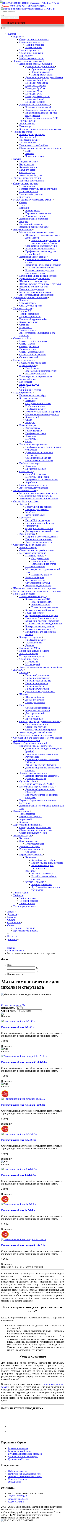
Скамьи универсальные (31, 352)
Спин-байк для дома (35, 474)
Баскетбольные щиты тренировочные (42, 866)
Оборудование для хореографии (35, 830)
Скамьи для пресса (29, 346)
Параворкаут (25, 55)
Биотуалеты (25, 197)
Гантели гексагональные (38, 680)
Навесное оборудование (31, 180)
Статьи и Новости (17, 1479)
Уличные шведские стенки (27, 178)
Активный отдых (22, 835)
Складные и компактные (38, 403)
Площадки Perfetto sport (37, 96)
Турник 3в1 (25, 311)
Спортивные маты (29, 659)
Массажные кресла (35, 566)
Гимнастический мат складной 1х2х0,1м (23, 1105)
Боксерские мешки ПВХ (38, 599)
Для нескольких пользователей (41, 371)
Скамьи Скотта (27, 343)
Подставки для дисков (36, 724)
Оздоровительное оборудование (30, 544)
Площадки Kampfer (35, 99)
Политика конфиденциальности (24, 1473)
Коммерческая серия (41, 74)
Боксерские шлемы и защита (34, 650)
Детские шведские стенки (33, 256)
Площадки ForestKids (36, 80)
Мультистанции (27, 365)
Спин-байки (26, 471)
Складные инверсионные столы (35, 496)
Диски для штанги (34, 699)
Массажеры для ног (41, 574)
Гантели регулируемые (37, 689)
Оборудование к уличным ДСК (41, 118)
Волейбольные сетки (42, 873)
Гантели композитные (36, 683)
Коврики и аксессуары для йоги (41, 536)
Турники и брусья (22, 308)
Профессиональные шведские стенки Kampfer (40, 252)
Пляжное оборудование (31, 224)
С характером (32, 716)
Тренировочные (27, 142)
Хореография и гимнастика (27, 824)
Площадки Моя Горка (36, 83)
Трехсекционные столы (43, 564)
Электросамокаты (34, 843)
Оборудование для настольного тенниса (40, 148)
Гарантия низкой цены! (20, 1451)
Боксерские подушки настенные (42, 621)
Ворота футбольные (41, 884)
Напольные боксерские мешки (41, 618)
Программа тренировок (25, 930)
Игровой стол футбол (30, 816)
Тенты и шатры (27, 186)
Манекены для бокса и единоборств (43, 623)
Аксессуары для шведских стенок (36, 294)
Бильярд (23, 822)
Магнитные (31, 439)
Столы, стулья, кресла (30, 305)
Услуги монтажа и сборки (26, 740)
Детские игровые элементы (33, 218)
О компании (14, 1482)
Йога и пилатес (27, 534)
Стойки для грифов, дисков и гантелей (39, 721)
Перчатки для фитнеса (37, 509)
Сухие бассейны (28, 781)
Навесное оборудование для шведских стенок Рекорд (45, 241)
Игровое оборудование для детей (30, 743)
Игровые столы (21, 811)
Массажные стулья (35, 580)
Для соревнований (35, 713)
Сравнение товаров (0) (13, 1005)
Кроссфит (24, 517)
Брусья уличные (33, 47)
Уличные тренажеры (30, 50)
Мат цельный (32, 661)
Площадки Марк (33, 91)
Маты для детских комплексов (35, 292)
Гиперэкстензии (27, 349)
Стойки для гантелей (36, 727)
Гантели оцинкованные (37, 678)
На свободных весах (35, 373)
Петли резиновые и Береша (39, 523)
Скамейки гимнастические (33, 833)
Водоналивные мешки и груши (41, 615)
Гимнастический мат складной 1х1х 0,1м (23, 1245)
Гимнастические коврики (38, 539)
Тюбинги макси (27, 898)
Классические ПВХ (41, 602)
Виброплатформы (34, 577)
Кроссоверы (25, 381)
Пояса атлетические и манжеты (35, 735)
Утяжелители (32, 525)
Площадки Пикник (35, 102)
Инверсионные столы (24, 490)
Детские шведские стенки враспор (43, 265)
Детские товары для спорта (33, 773)
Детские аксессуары (29, 846)
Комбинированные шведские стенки (38, 275)
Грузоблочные (32, 368)
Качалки (23, 300)
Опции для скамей (29, 357)
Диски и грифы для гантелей (40, 691)
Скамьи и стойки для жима (33, 341)
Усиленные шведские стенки (40, 248)
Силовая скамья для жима (32, 354)
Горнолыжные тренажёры (32, 395)
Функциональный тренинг (39, 528)
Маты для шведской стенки (39, 267)
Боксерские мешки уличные (39, 626)
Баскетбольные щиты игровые (47, 862)
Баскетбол (30, 857)
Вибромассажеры (28, 547)
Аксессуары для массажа (38, 585)
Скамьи (23, 202)
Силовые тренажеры (24, 360)
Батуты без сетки (28, 167)
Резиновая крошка (40, 604)
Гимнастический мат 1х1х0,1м (17, 1027)
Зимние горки (20, 892)
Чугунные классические (37, 710)
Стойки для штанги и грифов (40, 729)
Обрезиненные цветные (37, 708)
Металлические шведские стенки (36, 232)
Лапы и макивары (28, 653)
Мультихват (25, 327)
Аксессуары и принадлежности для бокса (40, 667)
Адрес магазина (16, 1501)
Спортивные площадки (31, 53)
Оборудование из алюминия (34, 39)
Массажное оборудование (33, 553)
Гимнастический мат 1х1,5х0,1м (18, 1140)
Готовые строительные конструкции (38, 189)
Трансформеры (27, 814)
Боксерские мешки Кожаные (40, 610)
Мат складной (32, 664)
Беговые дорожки (28, 398)
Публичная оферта (17, 1471)
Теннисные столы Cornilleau (33, 145)
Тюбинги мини (27, 903)
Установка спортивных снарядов (25, 1453)
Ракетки (29, 153)
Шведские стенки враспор (33, 281)
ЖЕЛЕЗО (18, 670)
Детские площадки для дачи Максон (44, 77)
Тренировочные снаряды (32, 596)
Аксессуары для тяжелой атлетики (37, 732)
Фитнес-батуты (27, 172)
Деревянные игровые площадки (36, 64)
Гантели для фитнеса (36, 686)
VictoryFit (24, 387)
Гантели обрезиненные (37, 675)
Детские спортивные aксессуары (42, 775)
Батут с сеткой (26, 164)
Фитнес (23, 504)
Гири (22, 705)
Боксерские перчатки (30, 637)
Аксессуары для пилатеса (38, 542)
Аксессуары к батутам (30, 175)
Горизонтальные (33, 430)
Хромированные (34, 718)
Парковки (24, 208)
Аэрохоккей (25, 819)
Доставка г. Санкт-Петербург (23, 1456)
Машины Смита (27, 379)
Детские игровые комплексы (34, 104)
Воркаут (17, 36)
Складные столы (40, 558)
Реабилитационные (35, 406)
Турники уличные (34, 44)
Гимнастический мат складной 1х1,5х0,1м (24, 1062)
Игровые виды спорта (31, 854)
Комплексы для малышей (38, 107)
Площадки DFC (33, 93)
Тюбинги (18, 895)
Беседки (23, 221)
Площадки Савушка (35, 85)
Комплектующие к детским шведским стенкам (39, 271)
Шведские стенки (22, 229)
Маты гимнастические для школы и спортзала (37, 591)
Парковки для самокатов (38, 213)
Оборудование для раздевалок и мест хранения (37, 737)
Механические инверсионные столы (38, 493)
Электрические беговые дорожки (42, 411)
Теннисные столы (22, 131)
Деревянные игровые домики (40, 110)
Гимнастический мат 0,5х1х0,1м (18, 1175)
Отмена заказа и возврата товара (25, 1476)
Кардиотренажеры (23, 392)
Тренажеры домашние (24, 906)
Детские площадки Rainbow (40, 66)
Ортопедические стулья (37, 583)
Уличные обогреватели (31, 194)
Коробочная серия (40, 72)
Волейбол (30, 871)
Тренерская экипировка (31, 656)
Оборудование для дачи (25, 183)
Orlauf (28, 419)
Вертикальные (32, 428)
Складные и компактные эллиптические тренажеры (39, 459)
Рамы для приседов (29, 384)
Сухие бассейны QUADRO (39, 784)
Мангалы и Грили (28, 191)
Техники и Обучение (24, 928)
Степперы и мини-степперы (34, 485)
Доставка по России (18, 1459)
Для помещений (27, 137)
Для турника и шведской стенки (42, 531)
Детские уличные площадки (28, 61)
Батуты (17, 159)
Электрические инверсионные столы (38, 498)
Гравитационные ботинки (38, 506)
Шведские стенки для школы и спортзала (34, 588)
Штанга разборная (34, 697)
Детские (29, 645)
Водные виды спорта (30, 849)
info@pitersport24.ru (18, 1499)
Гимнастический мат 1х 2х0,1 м (18, 1210)
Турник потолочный (30, 316)
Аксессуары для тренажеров (34, 487)
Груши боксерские (34, 612)
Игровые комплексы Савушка (40, 765)
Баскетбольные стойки (43, 860)
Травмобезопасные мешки (44, 607)
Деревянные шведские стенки (34, 278)
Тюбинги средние (28, 900)
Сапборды (30, 852)
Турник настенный (29, 314)
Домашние (30, 400)
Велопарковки (32, 210)
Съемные (24, 324)
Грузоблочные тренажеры (32, 362)
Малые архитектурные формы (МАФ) (33, 199)
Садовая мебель (27, 303)
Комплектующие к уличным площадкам (40, 129)
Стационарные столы (42, 561)
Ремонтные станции (35, 216)
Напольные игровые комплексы (36, 746)
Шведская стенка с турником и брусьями (40, 284)
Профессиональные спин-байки (41, 479)
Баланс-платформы (35, 515)
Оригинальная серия (42, 69)
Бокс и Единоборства (24, 593)
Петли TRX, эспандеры (37, 520)
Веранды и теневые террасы (34, 227)
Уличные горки (27, 123)
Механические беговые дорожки (42, 414)
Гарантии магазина (18, 1448)
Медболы (30, 512)
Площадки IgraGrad (35, 88)
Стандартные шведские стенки (41, 246)
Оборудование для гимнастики (35, 827)
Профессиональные (29, 140)
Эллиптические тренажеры (33, 444)
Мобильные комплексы (31, 58)
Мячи (28, 150)
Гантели (23, 672)
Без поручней (32, 417)
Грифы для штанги (35, 702)
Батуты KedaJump (28, 161)
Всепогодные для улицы (32, 134)
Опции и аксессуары (30, 390)
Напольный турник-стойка (33, 319)
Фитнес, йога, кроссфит (26, 501)
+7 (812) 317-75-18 (17, 1496)
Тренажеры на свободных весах (35, 376)
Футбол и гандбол (35, 881)
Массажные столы (35, 555)
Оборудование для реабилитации (36, 550)
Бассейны (24, 838)
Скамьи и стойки (22, 338)
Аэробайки (31, 482)
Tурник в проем (27, 330)
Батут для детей (27, 169)
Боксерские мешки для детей (40, 629)
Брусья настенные (28, 322)
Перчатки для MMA (29, 648)
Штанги (23, 694)
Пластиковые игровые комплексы (37, 786)
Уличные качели (27, 121)
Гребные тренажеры (30, 463)
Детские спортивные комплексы (30, 297)
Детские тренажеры (35, 778)
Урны (22, 205)
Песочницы (25, 126)
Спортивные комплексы (32, 42)
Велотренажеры (27, 425)
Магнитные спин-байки (37, 477)
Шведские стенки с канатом (33, 286)
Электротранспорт (29, 841)
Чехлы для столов (34, 156)
